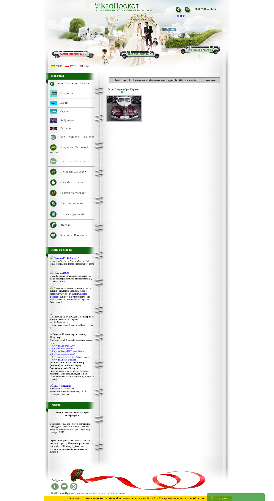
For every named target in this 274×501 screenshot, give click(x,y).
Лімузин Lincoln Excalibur (64, 359)
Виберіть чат (218, 486)
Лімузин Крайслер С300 (63, 345)
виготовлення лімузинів (138, 10)
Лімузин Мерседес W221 (63, 354)
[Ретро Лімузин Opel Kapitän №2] (124, 120)
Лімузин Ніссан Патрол (63, 348)
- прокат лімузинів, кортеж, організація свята (93, 493)
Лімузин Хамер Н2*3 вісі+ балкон (68, 351)
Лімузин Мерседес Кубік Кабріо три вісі (70, 357)
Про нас (179, 15)
